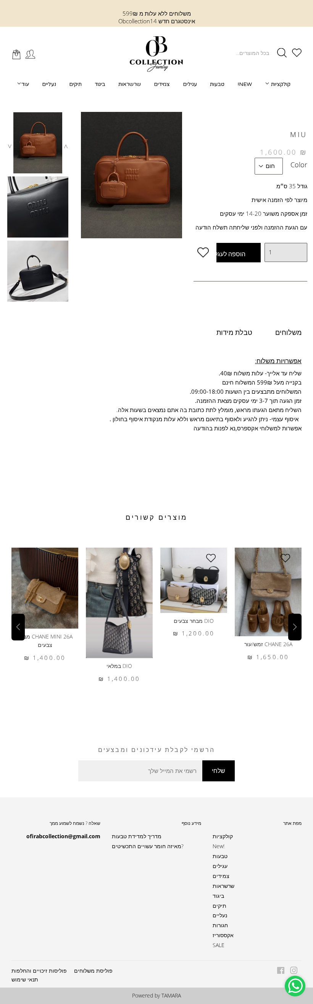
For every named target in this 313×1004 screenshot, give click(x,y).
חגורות (220, 925)
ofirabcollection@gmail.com (63, 836)
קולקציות (279, 84)
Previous (9, 146)
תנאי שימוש (24, 979)
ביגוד (100, 84)
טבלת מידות (234, 332)
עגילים (190, 84)
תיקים (75, 84)
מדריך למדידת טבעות (136, 836)
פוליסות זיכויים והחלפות (39, 970)
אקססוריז (223, 935)
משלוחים (288, 332)
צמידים (162, 84)
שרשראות (129, 84)
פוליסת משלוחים (93, 970)
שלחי (218, 770)
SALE (218, 945)
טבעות (217, 84)
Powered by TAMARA (156, 995)
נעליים (49, 84)
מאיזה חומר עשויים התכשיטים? (148, 846)
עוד (25, 83)
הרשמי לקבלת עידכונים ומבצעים (156, 750)
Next (65, 146)
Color (298, 164)
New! (244, 84)
